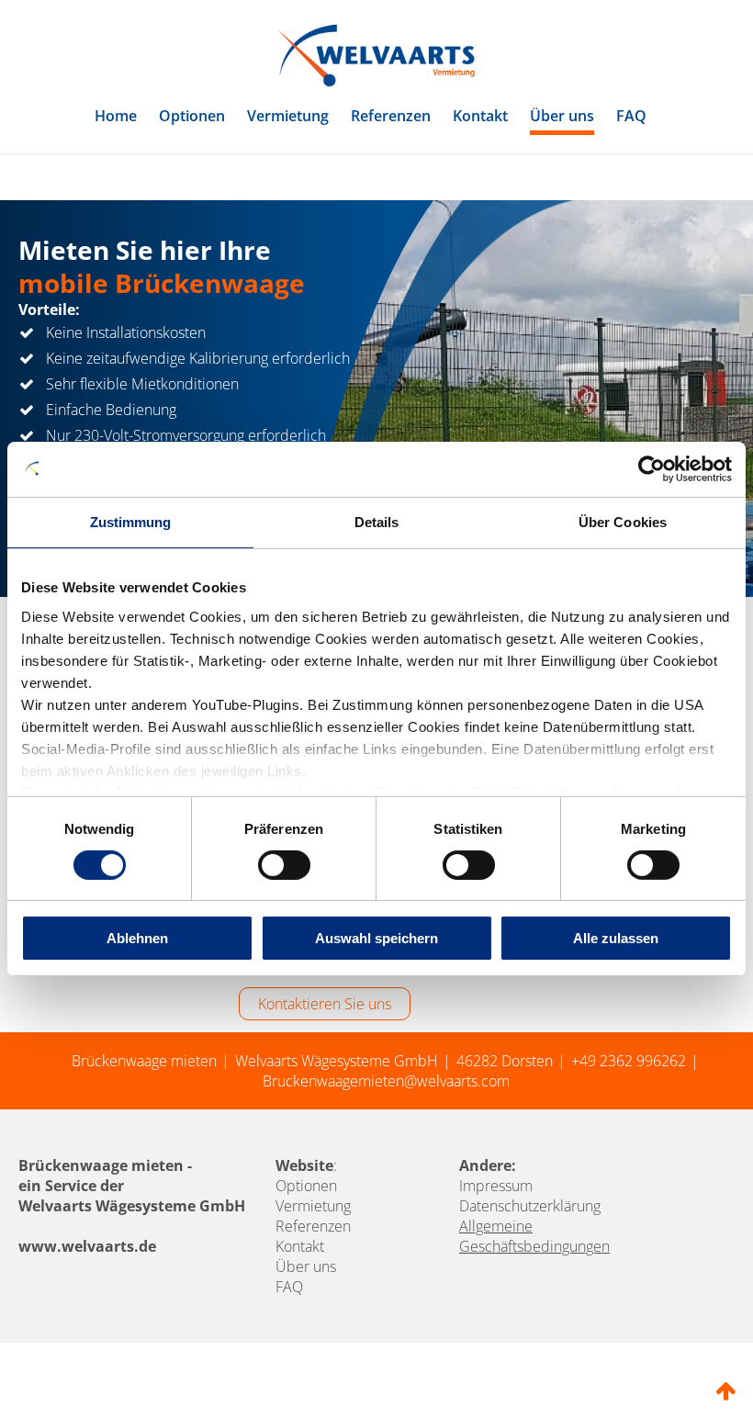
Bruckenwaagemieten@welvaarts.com (386, 1081)
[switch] (284, 865)
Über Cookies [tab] (623, 522)
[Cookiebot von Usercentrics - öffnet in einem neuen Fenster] (651, 469)
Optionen (192, 116)
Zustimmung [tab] (131, 522)
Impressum (496, 1186)
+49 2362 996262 (628, 1061)
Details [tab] (376, 522)
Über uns (562, 116)
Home (116, 116)
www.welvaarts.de (87, 1246)
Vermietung (288, 116)
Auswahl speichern (376, 938)
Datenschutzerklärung (530, 1206)
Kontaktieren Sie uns (324, 1004)
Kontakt (480, 116)
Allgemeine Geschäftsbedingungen (534, 1236)
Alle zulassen (615, 938)
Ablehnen (137, 938)
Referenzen (391, 116)
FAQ (631, 116)
